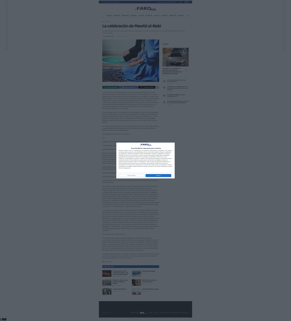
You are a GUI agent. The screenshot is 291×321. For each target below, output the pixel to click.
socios (132, 150)
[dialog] (145, 160)
